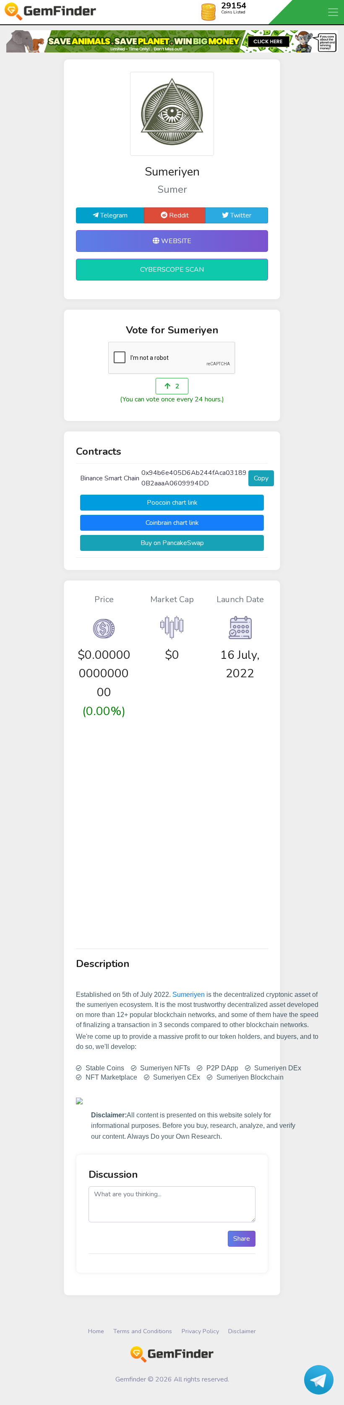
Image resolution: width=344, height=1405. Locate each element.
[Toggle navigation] (333, 12)
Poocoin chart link (172, 502)
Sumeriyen (188, 994)
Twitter (240, 215)
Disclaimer (242, 1331)
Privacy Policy (200, 1331)
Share (241, 1238)
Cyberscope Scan (172, 269)
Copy (261, 478)
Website (175, 241)
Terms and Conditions (142, 1331)
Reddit (178, 215)
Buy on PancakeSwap (172, 543)
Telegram (113, 215)
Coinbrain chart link (172, 522)
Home (96, 1331)
